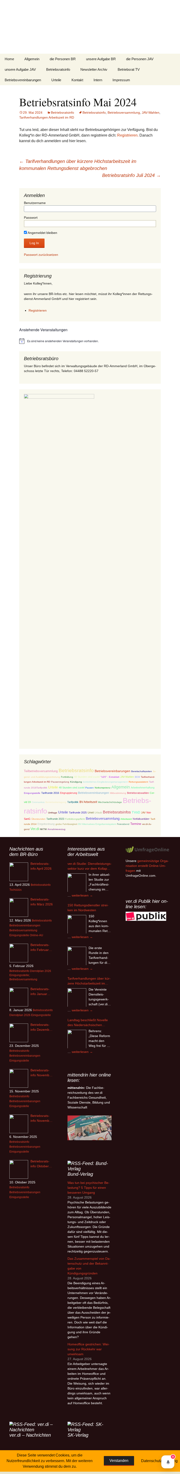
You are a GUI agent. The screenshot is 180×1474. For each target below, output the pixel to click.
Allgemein (31, 59)
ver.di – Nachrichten (30, 1435)
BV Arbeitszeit (88, 801)
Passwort (31, 217)
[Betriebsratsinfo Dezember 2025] (18, 1033)
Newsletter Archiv (93, 69)
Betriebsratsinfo (58, 69)
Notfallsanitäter (141, 818)
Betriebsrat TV (129, 69)
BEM (137, 777)
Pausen (89, 787)
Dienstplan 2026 (40, 971)
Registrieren (38, 310)
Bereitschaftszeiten (141, 771)
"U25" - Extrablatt (110, 777)
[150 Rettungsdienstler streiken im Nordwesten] (77, 924)
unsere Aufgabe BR (101, 59)
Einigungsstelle (32, 793)
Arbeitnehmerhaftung (142, 787)
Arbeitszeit (126, 819)
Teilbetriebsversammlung (41, 771)
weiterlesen (82, 895)
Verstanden (118, 1461)
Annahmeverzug (56, 829)
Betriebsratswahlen (138, 793)
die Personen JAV (140, 59)
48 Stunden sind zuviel (87, 776)
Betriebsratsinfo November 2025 (41, 1118)
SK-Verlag (78, 1435)
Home (9, 59)
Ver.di (34, 829)
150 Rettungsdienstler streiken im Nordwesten (88, 907)
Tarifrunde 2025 (78, 812)
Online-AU (36, 935)
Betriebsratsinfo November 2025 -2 (41, 1073)
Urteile (56, 80)
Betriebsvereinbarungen (23, 80)
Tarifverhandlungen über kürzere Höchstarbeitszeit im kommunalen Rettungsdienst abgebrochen (89, 981)
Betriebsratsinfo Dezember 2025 (41, 1027)
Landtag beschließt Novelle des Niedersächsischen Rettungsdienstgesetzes (88, 1022)
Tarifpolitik (73, 802)
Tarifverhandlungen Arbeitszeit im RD (46, 117)
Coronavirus (38, 802)
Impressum (121, 80)
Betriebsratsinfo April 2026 (41, 866)
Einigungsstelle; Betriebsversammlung (23, 977)
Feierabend (123, 824)
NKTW (43, 829)
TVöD (136, 812)
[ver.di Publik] (146, 916)
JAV (143, 812)
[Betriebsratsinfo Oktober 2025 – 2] (18, 1169)
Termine (135, 824)
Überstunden (38, 819)
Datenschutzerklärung (159, 1461)
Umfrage (52, 812)
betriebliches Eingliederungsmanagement (105, 782)
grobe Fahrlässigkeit (66, 824)
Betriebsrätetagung (55, 802)
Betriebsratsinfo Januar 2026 (39, 991)
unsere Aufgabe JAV (20, 69)
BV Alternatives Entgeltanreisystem (97, 824)
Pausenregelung (60, 782)
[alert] (90, 341)
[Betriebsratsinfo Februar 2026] (18, 953)
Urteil (91, 812)
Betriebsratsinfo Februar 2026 (39, 947)
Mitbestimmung (118, 793)
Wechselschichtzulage (110, 802)
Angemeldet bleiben (42, 233)
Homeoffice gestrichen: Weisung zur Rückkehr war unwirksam (88, 1349)
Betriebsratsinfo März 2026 (41, 901)
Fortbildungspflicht (75, 819)
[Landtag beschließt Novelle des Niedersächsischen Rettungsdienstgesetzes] (77, 1039)
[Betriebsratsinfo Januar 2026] (18, 997)
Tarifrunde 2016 (50, 793)
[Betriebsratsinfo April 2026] (18, 871)
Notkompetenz (102, 787)
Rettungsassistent (138, 782)
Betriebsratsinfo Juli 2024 (131, 175)
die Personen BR (63, 59)
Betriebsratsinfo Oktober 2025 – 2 (39, 1164)
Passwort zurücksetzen (41, 255)
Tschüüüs (15, 889)
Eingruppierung (68, 793)
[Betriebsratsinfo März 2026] (18, 907)
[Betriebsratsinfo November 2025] (18, 1124)
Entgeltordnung (46, 824)
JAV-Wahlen (150, 112)
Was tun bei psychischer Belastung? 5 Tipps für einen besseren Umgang (88, 1187)
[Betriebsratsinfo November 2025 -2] (18, 1078)
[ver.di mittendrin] (90, 1127)
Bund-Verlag (80, 1174)
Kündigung (76, 782)
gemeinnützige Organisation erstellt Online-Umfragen (147, 865)
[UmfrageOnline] (148, 849)
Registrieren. (128, 135)
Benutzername (35, 203)
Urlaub (98, 812)
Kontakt (77, 80)
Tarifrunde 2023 (55, 818)
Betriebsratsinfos (117, 812)
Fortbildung (67, 777)
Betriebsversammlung (124, 112)
